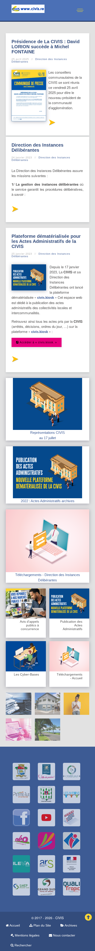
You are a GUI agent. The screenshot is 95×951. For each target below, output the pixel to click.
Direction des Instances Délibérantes (39, 60)
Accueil (14, 925)
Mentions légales (26, 935)
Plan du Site (42, 925)
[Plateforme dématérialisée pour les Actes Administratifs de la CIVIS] (15, 360)
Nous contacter (63, 935)
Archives (70, 925)
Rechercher (23, 945)
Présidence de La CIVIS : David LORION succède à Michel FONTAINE (46, 46)
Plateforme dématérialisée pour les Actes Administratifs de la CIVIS (46, 241)
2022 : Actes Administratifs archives (47, 501)
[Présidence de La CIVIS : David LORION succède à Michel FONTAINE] (51, 124)
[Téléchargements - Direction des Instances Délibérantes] (47, 540)
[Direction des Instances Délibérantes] (15, 210)
